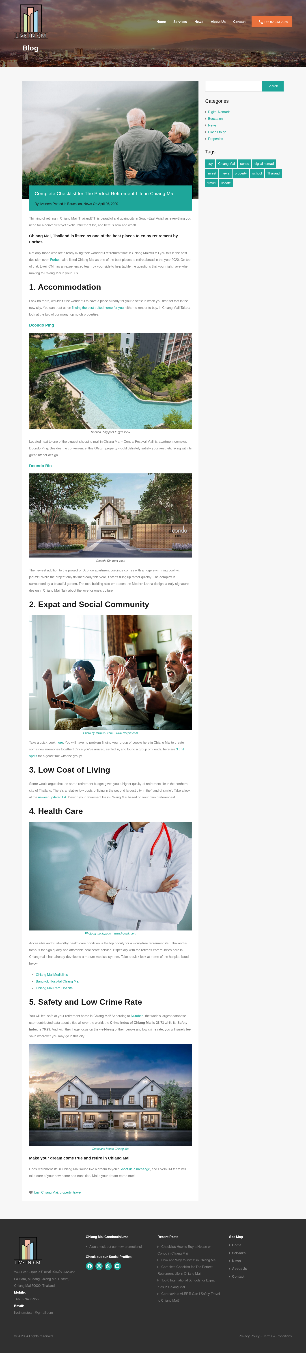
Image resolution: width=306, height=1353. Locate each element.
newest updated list (52, 797)
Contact (239, 22)
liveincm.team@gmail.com (33, 1312)
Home (161, 22)
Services (180, 22)
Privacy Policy (249, 1336)
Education (74, 204)
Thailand (273, 173)
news (225, 173)
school (257, 173)
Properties (215, 139)
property (65, 1192)
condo (244, 164)
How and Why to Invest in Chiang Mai (188, 1260)
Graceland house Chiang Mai (110, 1148)
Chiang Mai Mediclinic (52, 974)
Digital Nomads (219, 112)
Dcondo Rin (40, 466)
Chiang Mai (49, 1192)
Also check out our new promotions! (115, 1246)
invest (211, 173)
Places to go (217, 132)
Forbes (55, 259)
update (226, 183)
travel (77, 1192)
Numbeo (137, 1016)
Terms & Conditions (277, 1336)
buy (36, 1192)
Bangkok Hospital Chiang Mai (57, 981)
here (59, 742)
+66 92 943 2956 (276, 22)
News (198, 22)
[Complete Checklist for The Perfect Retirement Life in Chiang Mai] (110, 140)
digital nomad (264, 164)
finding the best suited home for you (98, 307)
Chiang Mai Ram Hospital (54, 988)
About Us (218, 22)
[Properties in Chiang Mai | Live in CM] (31, 37)
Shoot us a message (135, 1169)
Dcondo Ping (41, 325)
